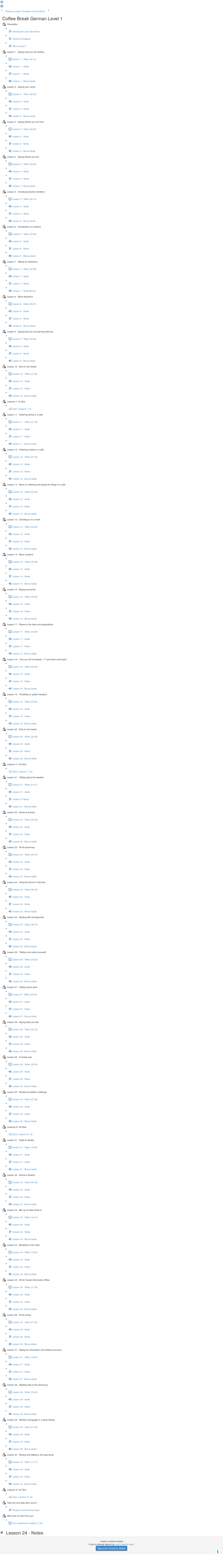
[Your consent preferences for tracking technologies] (218, 1552)
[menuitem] (2, 7)
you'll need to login (125, 1544)
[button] (2, 2)
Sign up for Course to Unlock (111, 1548)
